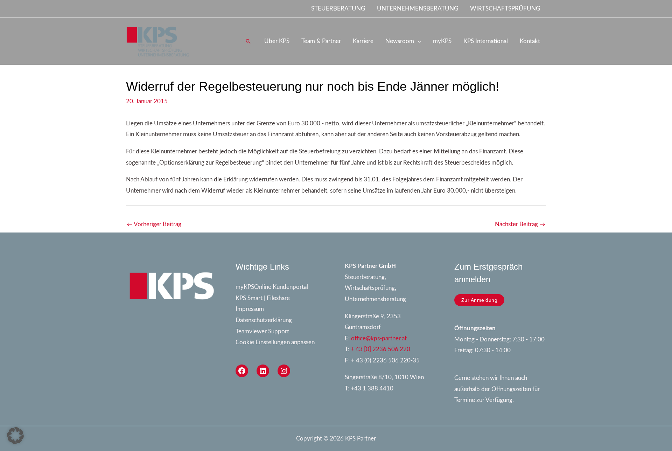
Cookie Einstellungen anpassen (275, 342)
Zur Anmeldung (479, 300)
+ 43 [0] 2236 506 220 (380, 349)
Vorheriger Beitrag (154, 224)
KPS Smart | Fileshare (263, 298)
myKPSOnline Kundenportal (272, 287)
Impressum (250, 309)
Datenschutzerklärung (264, 320)
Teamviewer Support (262, 331)
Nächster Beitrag (520, 224)
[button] (248, 41)
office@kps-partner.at (379, 338)
